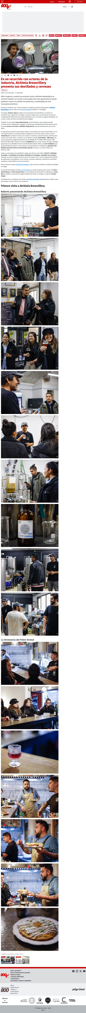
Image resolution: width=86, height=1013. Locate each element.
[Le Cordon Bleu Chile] (40, 1000)
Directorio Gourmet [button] (27, 35)
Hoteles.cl (13, 989)
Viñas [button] (18, 35)
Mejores (58, 35)
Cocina (74, 35)
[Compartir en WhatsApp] (17, 75)
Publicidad (61, 1)
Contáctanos (14, 978)
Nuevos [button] (52, 35)
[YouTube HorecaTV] (84, 971)
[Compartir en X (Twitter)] (11, 75)
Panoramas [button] (5, 35)
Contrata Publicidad (17, 976)
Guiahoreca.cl (14, 987)
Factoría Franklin (26, 109)
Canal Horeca (14, 991)
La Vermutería (26, 170)
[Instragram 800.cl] (70, 1)
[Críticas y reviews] (43, 35)
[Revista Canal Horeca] (23, 1000)
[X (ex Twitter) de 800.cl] (80, 971)
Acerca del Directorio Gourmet (20, 972)
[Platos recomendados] (39, 35)
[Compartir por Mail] (5, 75)
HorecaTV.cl (14, 993)
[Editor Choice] (36, 35)
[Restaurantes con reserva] (46, 35)
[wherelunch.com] (72, 1000)
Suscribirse (80, 1)
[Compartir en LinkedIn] (14, 75)
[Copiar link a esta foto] (57, 234)
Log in (43, 1010)
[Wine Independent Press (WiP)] (48, 1000)
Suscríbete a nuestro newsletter (20, 980)
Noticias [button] (12, 35)
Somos (52, 1)
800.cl (12, 985)
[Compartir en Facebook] (8, 75)
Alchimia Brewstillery (22, 164)
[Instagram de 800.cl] (77, 971)
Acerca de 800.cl (15, 970)
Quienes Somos (15, 974)
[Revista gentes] (56, 1000)
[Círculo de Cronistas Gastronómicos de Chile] (31, 1000)
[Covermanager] (64, 1000)
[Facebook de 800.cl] (73, 971)
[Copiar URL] (20, 75)
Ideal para (66, 35)
